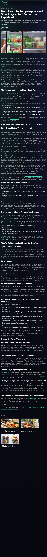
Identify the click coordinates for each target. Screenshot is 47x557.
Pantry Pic (29, 350)
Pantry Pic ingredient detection (33, 176)
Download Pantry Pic (16, 294)
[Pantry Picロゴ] (5, 2)
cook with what (14, 119)
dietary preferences (9, 221)
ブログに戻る (5, 4)
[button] (44, 2)
